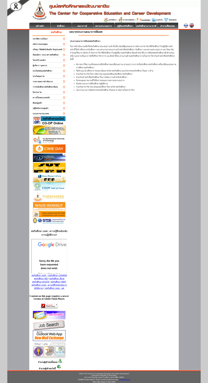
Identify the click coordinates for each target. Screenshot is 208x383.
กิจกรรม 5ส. (36, 92)
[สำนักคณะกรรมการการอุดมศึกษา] (38, 355)
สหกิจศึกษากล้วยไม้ (40, 282)
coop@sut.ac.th (124, 379)
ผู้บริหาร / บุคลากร (38, 65)
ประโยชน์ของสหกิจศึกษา (41, 71)
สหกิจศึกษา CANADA (57, 275)
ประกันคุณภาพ (37, 76)
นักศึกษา (61, 26)
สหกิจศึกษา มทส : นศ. (55, 288)
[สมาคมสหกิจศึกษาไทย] (49, 355)
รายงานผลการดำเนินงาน (41, 81)
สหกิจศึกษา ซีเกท (56, 278)
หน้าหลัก (40, 26)
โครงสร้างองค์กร (38, 60)
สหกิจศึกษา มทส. (39, 275)
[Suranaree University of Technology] (49, 171)
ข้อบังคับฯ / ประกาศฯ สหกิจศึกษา (44, 55)
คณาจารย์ (82, 26)
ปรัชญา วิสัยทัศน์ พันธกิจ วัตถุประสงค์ (46, 49)
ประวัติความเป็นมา (39, 39)
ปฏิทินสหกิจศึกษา (125, 26)
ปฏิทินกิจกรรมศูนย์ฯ (39, 108)
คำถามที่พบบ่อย (167, 26)
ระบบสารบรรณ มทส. (39, 114)
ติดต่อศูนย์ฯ (36, 103)
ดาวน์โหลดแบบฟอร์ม (40, 98)
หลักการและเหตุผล (39, 44)
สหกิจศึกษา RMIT (58, 282)
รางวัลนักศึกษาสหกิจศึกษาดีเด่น (44, 87)
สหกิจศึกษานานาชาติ (146, 26)
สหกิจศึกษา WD (41, 278)
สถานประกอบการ (103, 26)
